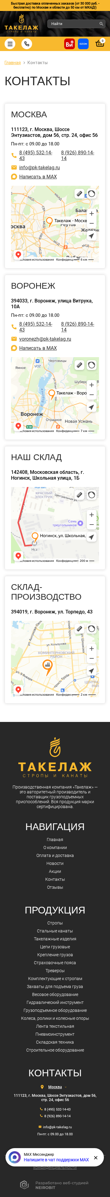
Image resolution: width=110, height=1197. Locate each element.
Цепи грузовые (55, 946)
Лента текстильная (55, 1026)
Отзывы (55, 887)
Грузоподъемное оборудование (55, 1010)
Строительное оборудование (55, 1050)
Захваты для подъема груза (55, 986)
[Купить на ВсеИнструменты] (69, 43)
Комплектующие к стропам (55, 978)
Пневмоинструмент (55, 1034)
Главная (55, 839)
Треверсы (55, 970)
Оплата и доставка (55, 855)
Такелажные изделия (55, 938)
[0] (100, 46)
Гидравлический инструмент (55, 1002)
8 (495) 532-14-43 (35, 155)
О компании (55, 847)
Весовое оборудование (55, 994)
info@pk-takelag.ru (39, 167)
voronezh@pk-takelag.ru (45, 339)
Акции (55, 871)
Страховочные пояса (55, 962)
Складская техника (55, 1042)
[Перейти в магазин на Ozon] (83, 43)
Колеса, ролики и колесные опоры (55, 1018)
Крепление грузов (55, 954)
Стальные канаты (55, 930)
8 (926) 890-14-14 (77, 155)
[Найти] (101, 23)
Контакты (55, 879)
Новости (55, 863)
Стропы (55, 923)
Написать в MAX (38, 177)
